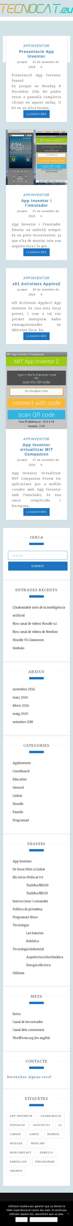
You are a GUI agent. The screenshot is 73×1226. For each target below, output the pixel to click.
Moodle (18, 804)
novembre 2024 (24, 689)
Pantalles (18, 1161)
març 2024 (20, 697)
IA (60, 1125)
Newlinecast (21, 1152)
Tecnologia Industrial (28, 949)
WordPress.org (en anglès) (31, 1038)
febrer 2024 (21, 705)
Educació (17, 1125)
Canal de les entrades (28, 1022)
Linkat (17, 796)
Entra (16, 1014)
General (18, 787)
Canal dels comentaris (28, 1030)
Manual (53, 1134)
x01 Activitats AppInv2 (36, 284)
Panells (18, 812)
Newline (38, 1143)
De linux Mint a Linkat (29, 869)
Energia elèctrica (38, 965)
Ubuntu (16, 1170)
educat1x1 (41, 1125)
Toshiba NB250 (37, 893)
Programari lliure (25, 917)
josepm (22, 62)
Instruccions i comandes (30, 901)
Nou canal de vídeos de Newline (35, 632)
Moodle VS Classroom (28, 640)
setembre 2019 (23, 722)
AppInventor (36, 45)
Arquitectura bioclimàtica (44, 957)
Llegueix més (36, 114)
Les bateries (34, 933)
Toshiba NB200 (37, 885)
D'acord (21, 1219)
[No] (68, 1214)
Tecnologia (21, 925)
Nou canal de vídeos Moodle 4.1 (35, 623)
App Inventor (22, 861)
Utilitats (18, 973)
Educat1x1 (19, 779)
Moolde (16, 1143)
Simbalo (18, 648)
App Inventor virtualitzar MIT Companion (36, 449)
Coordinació (21, 771)
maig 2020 (20, 714)
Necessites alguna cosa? (29, 1077)
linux (34, 1134)
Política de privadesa (27, 909)
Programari (21, 820)
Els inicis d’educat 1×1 (28, 877)
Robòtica (32, 941)
